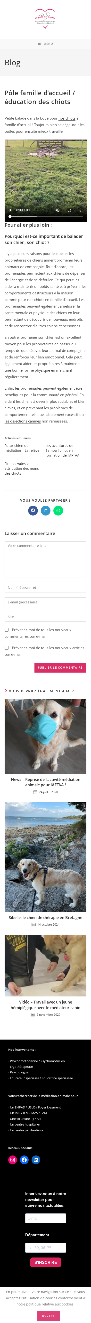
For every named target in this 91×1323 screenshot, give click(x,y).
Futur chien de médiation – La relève (22, 448)
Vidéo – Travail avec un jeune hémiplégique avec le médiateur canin (45, 1004)
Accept (48, 1316)
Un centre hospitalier (25, 1124)
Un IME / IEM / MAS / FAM (28, 1113)
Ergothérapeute (21, 1066)
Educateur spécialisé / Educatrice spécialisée (41, 1078)
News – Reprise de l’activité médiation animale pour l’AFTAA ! (45, 782)
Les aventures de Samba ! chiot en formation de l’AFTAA (62, 450)
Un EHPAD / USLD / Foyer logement (35, 1107)
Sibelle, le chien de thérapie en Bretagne (45, 917)
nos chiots (66, 118)
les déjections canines (23, 421)
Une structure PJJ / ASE (26, 1119)
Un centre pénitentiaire (26, 1130)
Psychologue (19, 1072)
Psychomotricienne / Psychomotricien (37, 1061)
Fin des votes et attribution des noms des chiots (22, 468)
